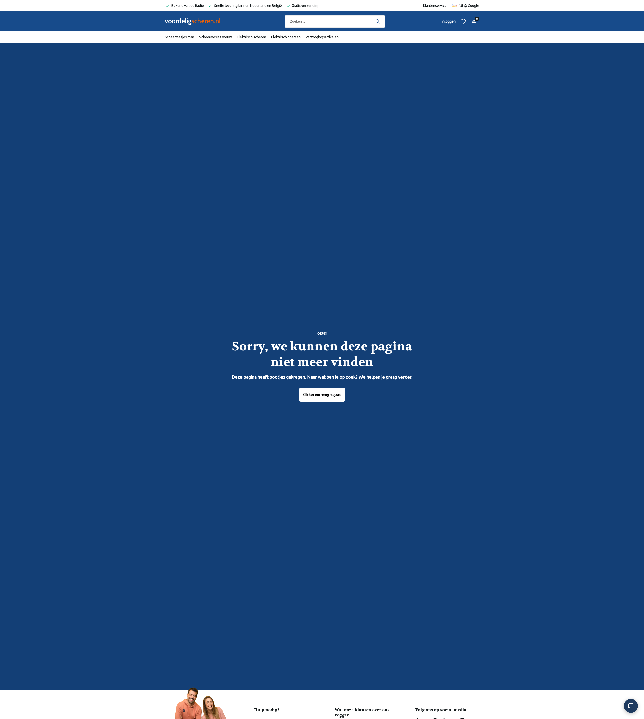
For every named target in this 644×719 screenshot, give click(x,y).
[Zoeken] (377, 21)
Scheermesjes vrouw (215, 37)
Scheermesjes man (179, 37)
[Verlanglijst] (463, 21)
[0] (472, 21)
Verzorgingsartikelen (322, 37)
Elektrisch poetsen (286, 37)
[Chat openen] (631, 706)
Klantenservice (435, 6)
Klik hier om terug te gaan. (322, 395)
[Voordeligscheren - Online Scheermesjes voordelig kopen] (197, 21)
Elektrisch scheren (251, 37)
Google (473, 6)
